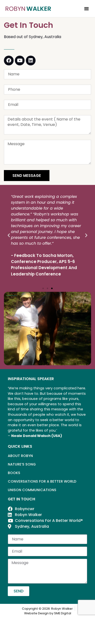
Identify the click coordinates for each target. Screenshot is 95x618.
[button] (86, 8)
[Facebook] (9, 60)
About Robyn (20, 455)
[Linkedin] (31, 60)
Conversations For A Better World (42, 481)
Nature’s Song (22, 464)
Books (14, 472)
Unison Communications (32, 489)
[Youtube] (20, 60)
